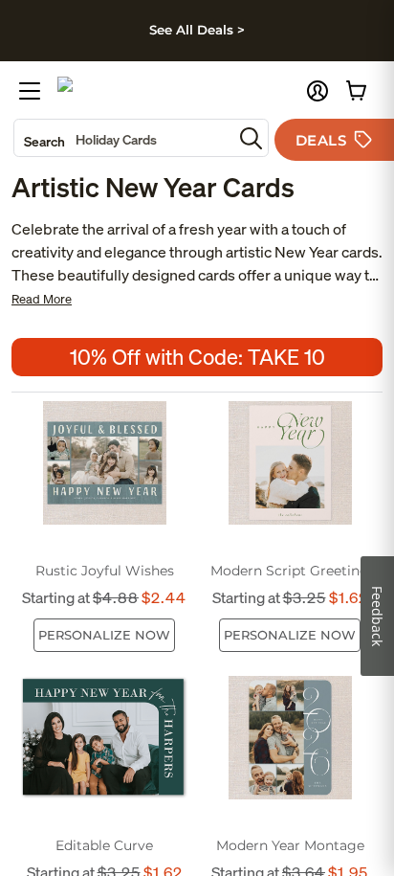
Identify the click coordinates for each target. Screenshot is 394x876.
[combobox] (123, 138)
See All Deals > (197, 29)
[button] (317, 90)
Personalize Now (104, 634)
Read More (41, 299)
